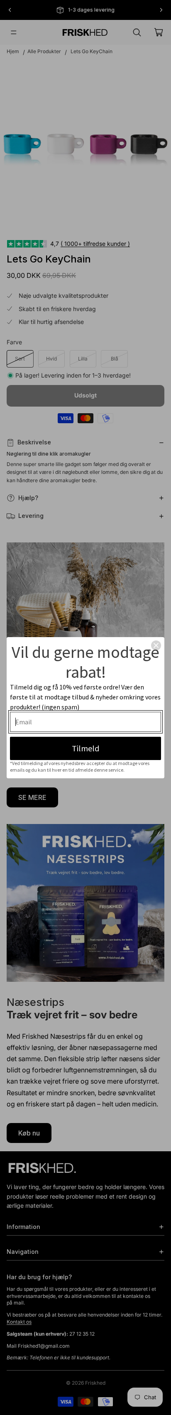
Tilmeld (85, 748)
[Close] (156, 645)
